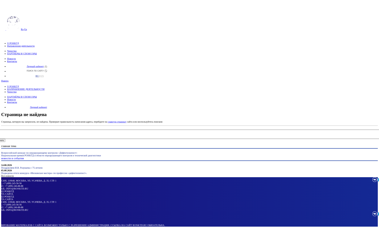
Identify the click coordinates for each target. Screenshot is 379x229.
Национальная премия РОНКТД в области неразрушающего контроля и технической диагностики (51, 155)
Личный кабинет (35, 66)
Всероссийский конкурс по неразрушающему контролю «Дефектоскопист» (39, 153)
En (25, 29)
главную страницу (117, 121)
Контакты (12, 61)
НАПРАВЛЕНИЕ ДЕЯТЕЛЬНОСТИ (26, 89)
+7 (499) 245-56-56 (12, 183)
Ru (22, 29)
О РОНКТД (13, 43)
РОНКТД (9, 191)
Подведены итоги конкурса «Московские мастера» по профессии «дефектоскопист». (44, 173)
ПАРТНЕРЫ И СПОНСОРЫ (22, 53)
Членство (12, 51)
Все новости (7, 176)
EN (42, 76)
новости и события (12, 158)
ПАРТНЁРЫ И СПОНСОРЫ (22, 97)
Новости (11, 58)
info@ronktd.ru (17, 188)
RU (37, 76)
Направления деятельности (21, 46)
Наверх (5, 81)
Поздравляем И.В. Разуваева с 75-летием (21, 168)
